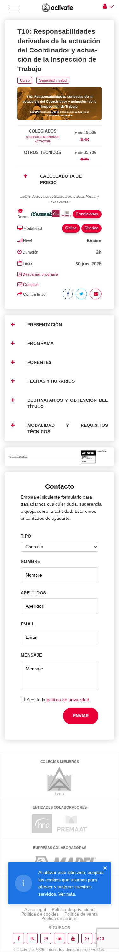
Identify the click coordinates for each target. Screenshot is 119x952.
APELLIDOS (33, 592)
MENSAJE (31, 655)
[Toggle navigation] (14, 9)
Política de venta (81, 913)
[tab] (59, 124)
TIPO (26, 536)
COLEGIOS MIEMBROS (59, 762)
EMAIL (28, 623)
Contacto (31, 284)
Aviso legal (35, 909)
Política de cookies (40, 913)
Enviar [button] (81, 715)
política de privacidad (68, 699)
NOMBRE (30, 561)
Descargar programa (40, 274)
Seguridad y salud (53, 80)
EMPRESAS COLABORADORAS (59, 848)
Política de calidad (59, 918)
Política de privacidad (73, 909)
